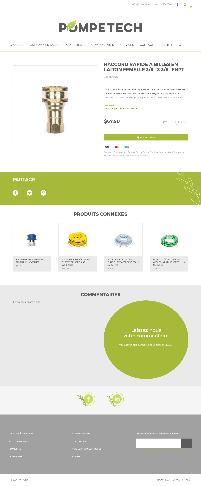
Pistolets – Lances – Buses (86, 449)
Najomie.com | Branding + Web (173, 480)
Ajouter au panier (146, 137)
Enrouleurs (78, 441)
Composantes (102, 44)
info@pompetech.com (145, 4)
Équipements (74, 44)
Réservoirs (15, 456)
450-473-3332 (168, 4)
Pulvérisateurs (80, 433)
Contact (146, 44)
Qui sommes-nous (44, 44)
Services (127, 44)
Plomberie (15, 449)
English (165, 44)
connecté (143, 344)
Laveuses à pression (21, 433)
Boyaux (75, 456)
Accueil (17, 44)
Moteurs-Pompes (19, 441)
